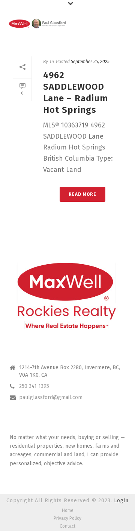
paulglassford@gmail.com (50, 397)
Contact (67, 526)
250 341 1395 (34, 386)
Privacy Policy (67, 518)
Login (121, 500)
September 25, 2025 (90, 61)
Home (68, 510)
